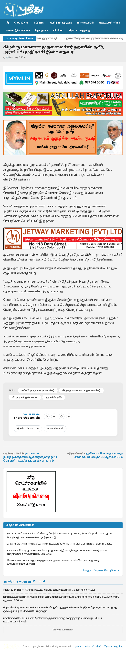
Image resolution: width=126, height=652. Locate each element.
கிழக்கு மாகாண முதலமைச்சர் (81, 390)
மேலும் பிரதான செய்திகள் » (101, 570)
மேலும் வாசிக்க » (63, 630)
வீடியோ (58, 30)
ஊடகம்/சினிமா (109, 22)
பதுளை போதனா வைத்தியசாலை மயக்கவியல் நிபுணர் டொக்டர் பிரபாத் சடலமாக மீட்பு (59, 543)
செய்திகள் (21, 22)
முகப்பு (78, 646)
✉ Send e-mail (55, 428)
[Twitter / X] (54, 416)
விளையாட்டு (85, 22)
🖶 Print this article (28, 428)
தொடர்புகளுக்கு (79, 30)
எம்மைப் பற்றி (93, 646)
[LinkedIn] (69, 416)
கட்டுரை (38, 22)
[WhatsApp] (61, 416)
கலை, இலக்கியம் (18, 30)
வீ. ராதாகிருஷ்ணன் (25, 397)
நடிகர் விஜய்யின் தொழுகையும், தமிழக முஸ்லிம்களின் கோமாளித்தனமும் (49, 589)
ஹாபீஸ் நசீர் (54, 397)
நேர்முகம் (41, 30)
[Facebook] (47, 416)
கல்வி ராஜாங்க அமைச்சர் (37, 390)
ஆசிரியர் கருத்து (61, 22)
